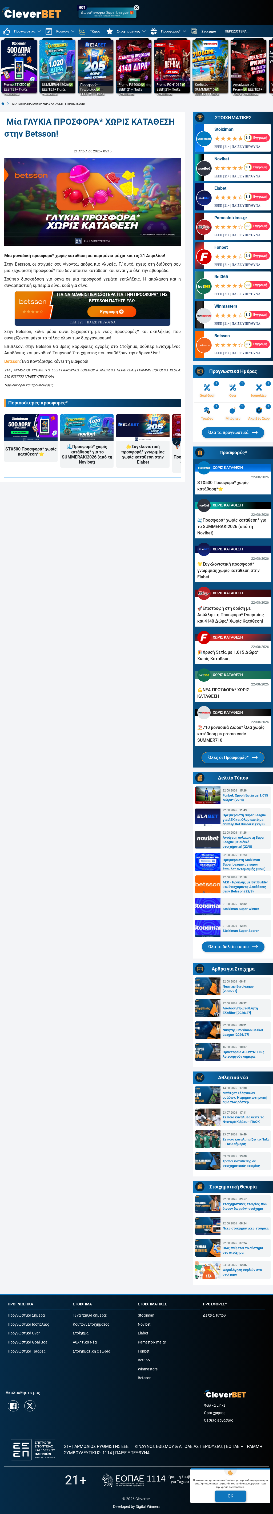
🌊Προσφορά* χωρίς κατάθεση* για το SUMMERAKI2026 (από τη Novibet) (87, 454)
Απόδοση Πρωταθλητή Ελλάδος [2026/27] (240, 1010)
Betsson (12, 361)
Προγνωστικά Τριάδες (27, 1351)
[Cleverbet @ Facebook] (13, 1405)
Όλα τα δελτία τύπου (229, 946)
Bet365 (221, 276)
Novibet (221, 158)
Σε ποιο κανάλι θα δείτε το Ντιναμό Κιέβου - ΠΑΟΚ (243, 1119)
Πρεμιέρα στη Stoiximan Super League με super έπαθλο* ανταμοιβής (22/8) (244, 864)
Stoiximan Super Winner (241, 909)
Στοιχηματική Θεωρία (91, 1351)
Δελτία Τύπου (214, 1315)
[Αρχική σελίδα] (3, 103)
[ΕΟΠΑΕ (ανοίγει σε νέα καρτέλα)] (155, 1480)
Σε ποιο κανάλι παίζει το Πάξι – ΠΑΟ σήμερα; (246, 1141)
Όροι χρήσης (215, 1413)
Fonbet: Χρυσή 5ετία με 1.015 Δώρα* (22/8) (245, 797)
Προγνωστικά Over (24, 1333)
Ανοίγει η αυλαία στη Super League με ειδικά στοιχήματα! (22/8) (244, 842)
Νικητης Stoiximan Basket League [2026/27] (243, 1032)
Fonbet (221, 247)
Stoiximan (224, 129)
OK (230, 1496)
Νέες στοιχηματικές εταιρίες (246, 1228)
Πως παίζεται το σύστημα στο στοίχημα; (243, 1250)
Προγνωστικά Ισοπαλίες (28, 1324)
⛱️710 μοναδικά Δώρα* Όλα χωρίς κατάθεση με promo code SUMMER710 (230, 734)
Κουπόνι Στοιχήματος (91, 1324)
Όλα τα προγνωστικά (229, 432)
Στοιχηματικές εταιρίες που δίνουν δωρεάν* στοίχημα (245, 1206)
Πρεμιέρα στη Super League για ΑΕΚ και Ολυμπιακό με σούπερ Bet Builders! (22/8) (244, 819)
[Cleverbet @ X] (29, 1405)
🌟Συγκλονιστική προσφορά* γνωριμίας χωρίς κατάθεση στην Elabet (142, 454)
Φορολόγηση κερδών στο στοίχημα (242, 1272)
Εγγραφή (110, 311)
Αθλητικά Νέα (85, 1342)
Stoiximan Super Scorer (241, 931)
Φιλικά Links (214, 1405)
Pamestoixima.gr (230, 217)
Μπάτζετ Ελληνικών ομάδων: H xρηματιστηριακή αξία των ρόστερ (245, 1097)
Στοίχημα (81, 1333)
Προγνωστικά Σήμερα (26, 1315)
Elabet (220, 188)
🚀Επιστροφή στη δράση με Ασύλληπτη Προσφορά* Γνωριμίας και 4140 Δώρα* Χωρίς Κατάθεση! (230, 615)
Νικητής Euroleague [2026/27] (238, 988)
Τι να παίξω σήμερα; (90, 1315)
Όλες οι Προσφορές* (229, 757)
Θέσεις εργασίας (218, 1420)
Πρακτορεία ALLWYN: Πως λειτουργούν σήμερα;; (243, 1054)
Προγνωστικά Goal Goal (28, 1342)
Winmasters (225, 306)
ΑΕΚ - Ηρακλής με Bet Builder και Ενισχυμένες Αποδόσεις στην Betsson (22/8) (245, 886)
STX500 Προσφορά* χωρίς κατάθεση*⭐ (31, 452)
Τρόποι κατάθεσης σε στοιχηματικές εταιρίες (241, 1163)
